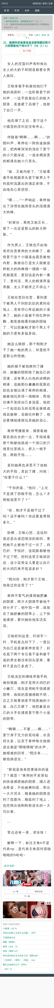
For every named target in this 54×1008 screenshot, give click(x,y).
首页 (5, 18)
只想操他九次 (9, 937)
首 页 (6, 10)
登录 (45, 3)
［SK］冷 (7, 969)
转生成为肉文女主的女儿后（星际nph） (21, 955)
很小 (38, 35)
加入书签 (27, 50)
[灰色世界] (24, 35)
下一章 (27, 896)
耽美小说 (14, 18)
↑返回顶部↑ (9, 866)
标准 (44, 35)
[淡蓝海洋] (18, 35)
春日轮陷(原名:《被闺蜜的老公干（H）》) (24, 21)
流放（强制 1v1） (11, 951)
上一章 (15, 891)
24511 (4, 3)
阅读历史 (37, 3)
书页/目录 (38, 891)
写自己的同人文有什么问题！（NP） (20, 933)
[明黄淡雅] (21, 35)
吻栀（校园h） (9, 942)
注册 (50, 3)
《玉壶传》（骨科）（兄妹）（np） (19, 960)
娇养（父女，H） (11, 946)
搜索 (37, 10)
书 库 (16, 10)
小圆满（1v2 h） (10, 928)
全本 (27, 10)
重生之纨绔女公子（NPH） (15, 964)
